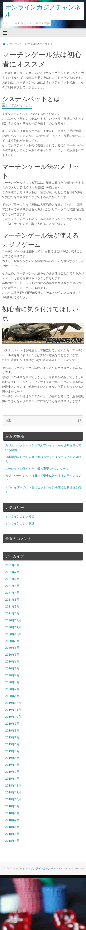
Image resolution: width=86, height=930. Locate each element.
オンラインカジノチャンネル (43, 11)
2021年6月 (12, 579)
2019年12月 (13, 703)
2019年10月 (13, 717)
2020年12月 (13, 620)
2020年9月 (12, 641)
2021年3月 (12, 599)
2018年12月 (13, 785)
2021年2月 (12, 606)
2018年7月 (12, 820)
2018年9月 (12, 806)
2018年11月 (13, 792)
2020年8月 (12, 648)
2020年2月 (12, 689)
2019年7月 (12, 737)
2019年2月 (12, 772)
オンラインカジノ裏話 (19, 523)
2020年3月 (12, 682)
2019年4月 (12, 758)
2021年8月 (12, 565)
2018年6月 (12, 827)
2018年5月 (12, 834)
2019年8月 (12, 730)
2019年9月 (12, 723)
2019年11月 (13, 710)
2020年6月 (12, 661)
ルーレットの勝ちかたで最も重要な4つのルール (36, 469)
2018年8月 (12, 813)
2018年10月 (13, 799)
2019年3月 (12, 765)
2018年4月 (12, 841)
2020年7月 (12, 654)
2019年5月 (12, 751)
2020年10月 (13, 634)
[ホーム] (4, 44)
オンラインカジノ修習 (19, 516)
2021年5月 (12, 586)
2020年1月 (12, 696)
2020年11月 (13, 627)
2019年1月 (12, 778)
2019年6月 (12, 744)
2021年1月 (12, 613)
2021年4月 (12, 593)
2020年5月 (12, 668)
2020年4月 (12, 675)
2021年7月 (12, 572)
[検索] (79, 420)
